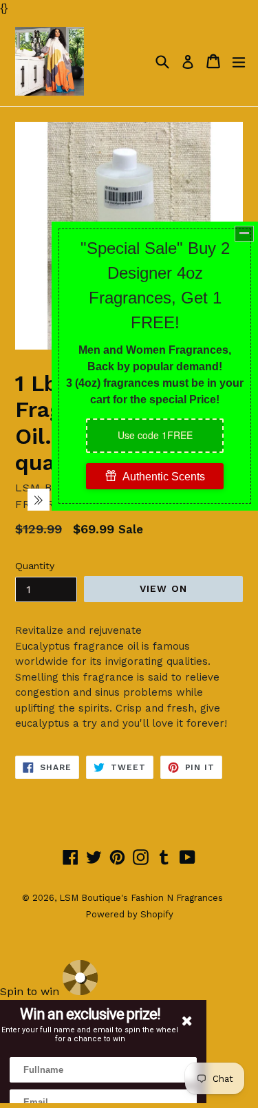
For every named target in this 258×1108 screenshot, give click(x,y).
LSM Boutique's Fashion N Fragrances (141, 898)
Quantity (34, 565)
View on (163, 588)
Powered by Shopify (129, 914)
